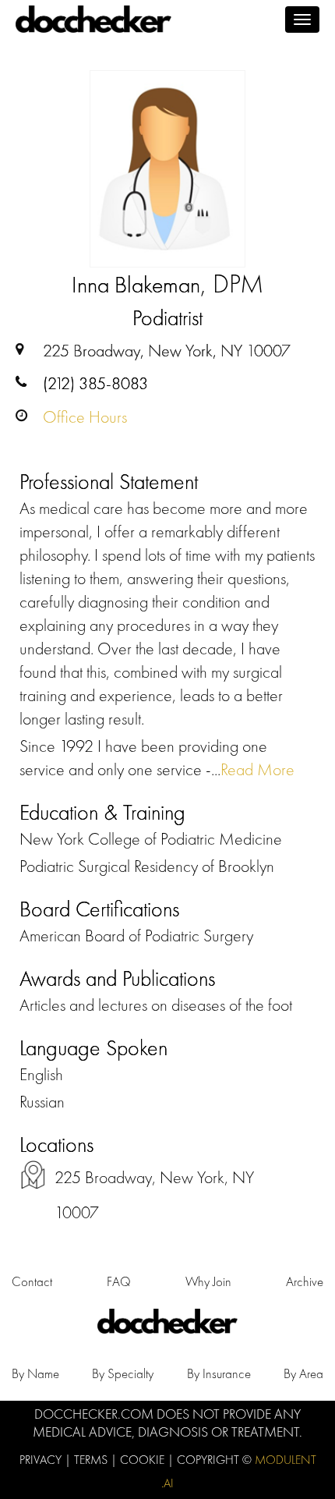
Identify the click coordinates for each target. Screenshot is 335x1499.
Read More (257, 769)
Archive (304, 1281)
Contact (32, 1281)
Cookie (144, 1459)
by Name (35, 1373)
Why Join (208, 1281)
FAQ (119, 1281)
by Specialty (122, 1373)
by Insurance (219, 1373)
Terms (92, 1459)
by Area (303, 1373)
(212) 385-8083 (95, 383)
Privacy (42, 1459)
